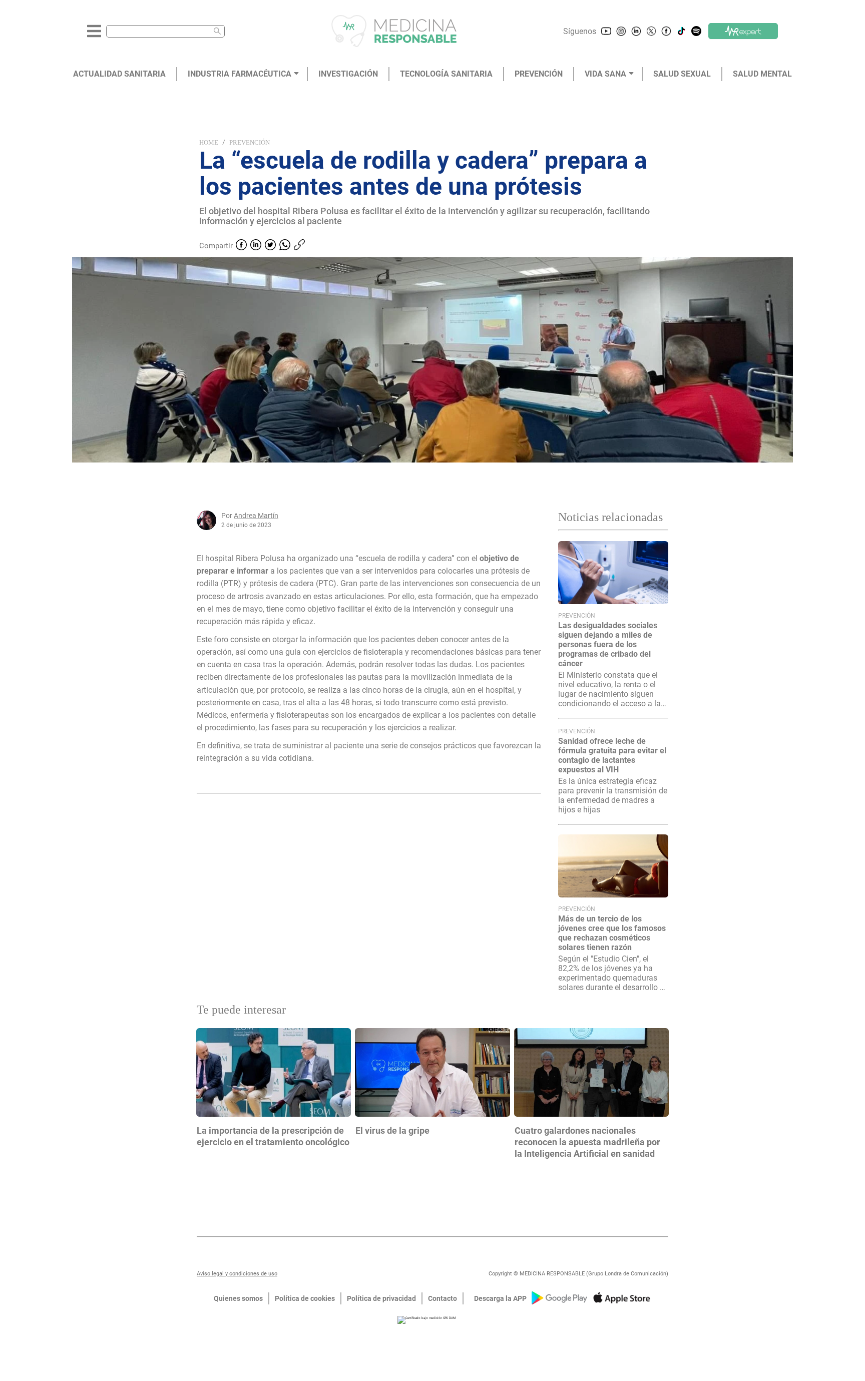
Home (208, 142)
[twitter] (270, 245)
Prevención (249, 142)
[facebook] (241, 245)
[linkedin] (256, 245)
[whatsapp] (285, 245)
